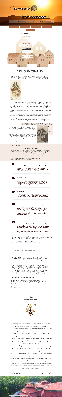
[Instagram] (60, 203)
